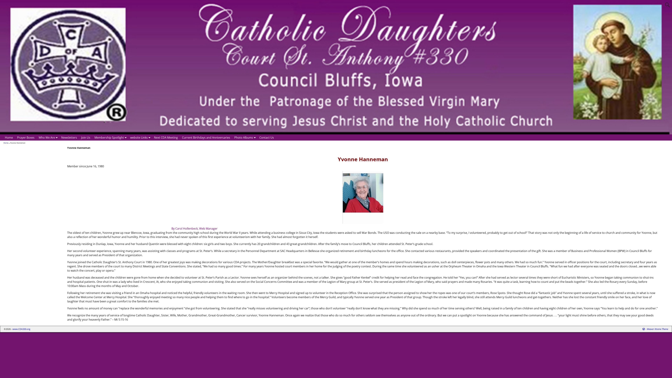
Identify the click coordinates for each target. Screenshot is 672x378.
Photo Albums (243, 137)
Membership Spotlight (109, 137)
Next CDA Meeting (166, 137)
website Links (139, 137)
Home (9, 137)
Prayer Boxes (25, 137)
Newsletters (69, 137)
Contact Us (266, 137)
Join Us (85, 137)
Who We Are (47, 137)
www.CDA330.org (21, 329)
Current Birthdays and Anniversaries (206, 137)
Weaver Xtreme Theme (657, 329)
